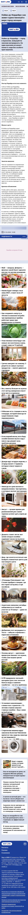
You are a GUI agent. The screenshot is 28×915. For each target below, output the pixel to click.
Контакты (5, 847)
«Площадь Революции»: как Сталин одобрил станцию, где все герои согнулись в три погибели (14, 595)
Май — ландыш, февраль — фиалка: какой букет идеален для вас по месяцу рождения (14, 281)
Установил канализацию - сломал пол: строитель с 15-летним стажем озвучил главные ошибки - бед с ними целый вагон (14, 721)
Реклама (4, 850)
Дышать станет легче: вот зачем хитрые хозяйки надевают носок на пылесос (14, 547)
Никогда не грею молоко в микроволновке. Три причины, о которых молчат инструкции (14, 500)
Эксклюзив (20, 6)
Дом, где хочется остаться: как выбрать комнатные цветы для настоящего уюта (14, 570)
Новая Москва (8, 6)
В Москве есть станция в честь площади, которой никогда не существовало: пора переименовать (14, 427)
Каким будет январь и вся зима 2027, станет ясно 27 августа (14, 303)
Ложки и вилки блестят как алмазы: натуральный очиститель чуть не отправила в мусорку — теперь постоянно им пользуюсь (13, 787)
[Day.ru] (5, 2)
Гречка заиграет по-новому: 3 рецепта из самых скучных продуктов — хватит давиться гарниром (14, 379)
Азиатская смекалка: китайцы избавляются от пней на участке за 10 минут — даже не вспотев (14, 620)
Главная (7, 843)
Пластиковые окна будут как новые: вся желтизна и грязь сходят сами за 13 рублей (14, 354)
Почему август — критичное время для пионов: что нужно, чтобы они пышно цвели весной (14, 668)
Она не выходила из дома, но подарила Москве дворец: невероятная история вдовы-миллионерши (14, 775)
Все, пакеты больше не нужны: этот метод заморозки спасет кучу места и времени (14, 402)
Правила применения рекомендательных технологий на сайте (13, 906)
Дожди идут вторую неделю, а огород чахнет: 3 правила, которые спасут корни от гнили (14, 477)
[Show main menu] (26, 2)
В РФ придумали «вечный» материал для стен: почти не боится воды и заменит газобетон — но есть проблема (14, 693)
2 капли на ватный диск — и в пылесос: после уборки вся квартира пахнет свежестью (14, 799)
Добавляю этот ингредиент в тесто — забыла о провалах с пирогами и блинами (14, 643)
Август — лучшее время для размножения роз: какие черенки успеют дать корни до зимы (14, 525)
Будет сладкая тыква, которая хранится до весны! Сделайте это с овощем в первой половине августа (14, 764)
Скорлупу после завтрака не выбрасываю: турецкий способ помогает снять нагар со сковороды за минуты (14, 808)
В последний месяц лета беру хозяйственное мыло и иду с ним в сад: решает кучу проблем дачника (14, 452)
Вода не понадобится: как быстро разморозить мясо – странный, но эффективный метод (13, 819)
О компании (6, 853)
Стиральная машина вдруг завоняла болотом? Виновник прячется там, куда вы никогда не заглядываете (14, 746)
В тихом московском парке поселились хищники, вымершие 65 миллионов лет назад (14, 829)
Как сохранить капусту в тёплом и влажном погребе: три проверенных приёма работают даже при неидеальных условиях (14, 331)
